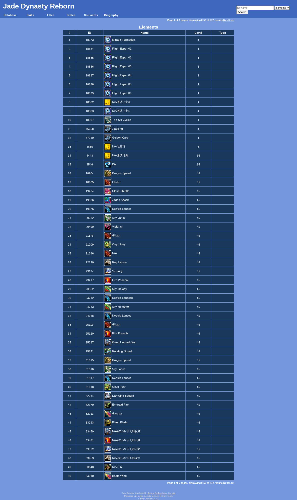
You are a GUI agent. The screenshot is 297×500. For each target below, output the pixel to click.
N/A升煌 (116, 466)
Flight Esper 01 (121, 48)
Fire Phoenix (119, 280)
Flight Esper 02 (121, 57)
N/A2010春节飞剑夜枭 (125, 431)
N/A (114, 253)
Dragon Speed (121, 173)
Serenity (117, 271)
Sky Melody (119, 288)
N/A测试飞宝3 (120, 102)
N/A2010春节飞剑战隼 (125, 458)
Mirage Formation (123, 39)
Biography (111, 15)
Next (226, 20)
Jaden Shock (120, 199)
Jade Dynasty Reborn (38, 6)
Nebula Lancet (121, 208)
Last (231, 20)
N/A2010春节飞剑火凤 (125, 440)
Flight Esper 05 (121, 84)
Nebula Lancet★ (122, 297)
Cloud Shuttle (120, 191)
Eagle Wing (119, 475)
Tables (70, 15)
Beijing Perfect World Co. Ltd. (162, 493)
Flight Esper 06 (121, 93)
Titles (50, 15)
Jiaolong (117, 128)
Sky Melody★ (120, 306)
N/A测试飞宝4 (120, 110)
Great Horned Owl (123, 342)
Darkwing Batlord (122, 395)
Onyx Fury (118, 244)
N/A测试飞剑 (119, 155)
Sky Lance (118, 217)
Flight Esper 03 (121, 66)
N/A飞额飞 (118, 146)
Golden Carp (119, 137)
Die (113, 164)
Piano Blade (119, 422)
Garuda (116, 413)
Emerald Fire (120, 404)
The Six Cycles (121, 119)
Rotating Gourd (121, 351)
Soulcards (91, 15)
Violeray (116, 226)
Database (10, 15)
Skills (30, 15)
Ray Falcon (119, 262)
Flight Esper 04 (121, 75)
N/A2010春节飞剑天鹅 (125, 449)
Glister (115, 182)
